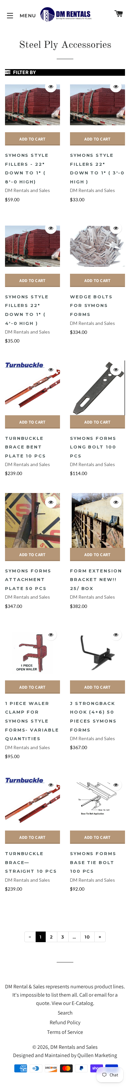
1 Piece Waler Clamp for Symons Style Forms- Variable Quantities (32, 721)
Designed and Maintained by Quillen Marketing (65, 1055)
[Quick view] (51, 86)
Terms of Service (65, 1032)
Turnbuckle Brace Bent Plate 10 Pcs (25, 447)
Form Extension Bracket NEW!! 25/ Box (96, 579)
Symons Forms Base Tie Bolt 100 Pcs (93, 862)
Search (65, 1012)
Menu (10, 16)
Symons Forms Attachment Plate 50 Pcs (28, 579)
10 (87, 937)
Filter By (24, 72)
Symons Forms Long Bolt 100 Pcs (93, 447)
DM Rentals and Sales (27, 190)
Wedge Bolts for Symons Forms (91, 305)
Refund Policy (65, 1022)
